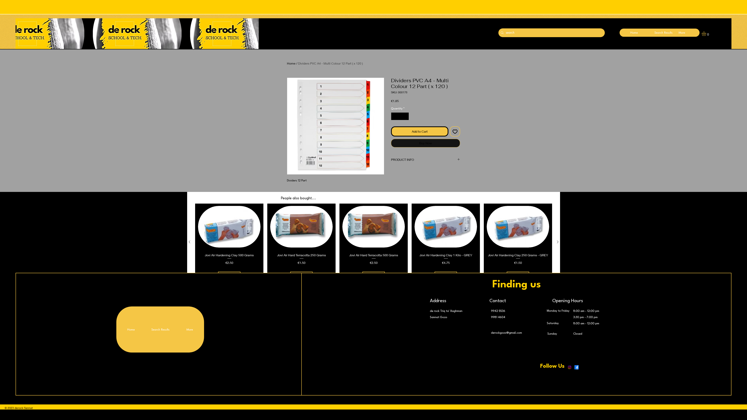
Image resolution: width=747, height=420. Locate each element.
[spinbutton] (400, 116)
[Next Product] (557, 242)
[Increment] (405, 116)
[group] (373, 242)
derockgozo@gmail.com (506, 333)
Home (291, 63)
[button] (706, 33)
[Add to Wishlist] (455, 131)
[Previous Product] (189, 242)
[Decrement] (394, 116)
